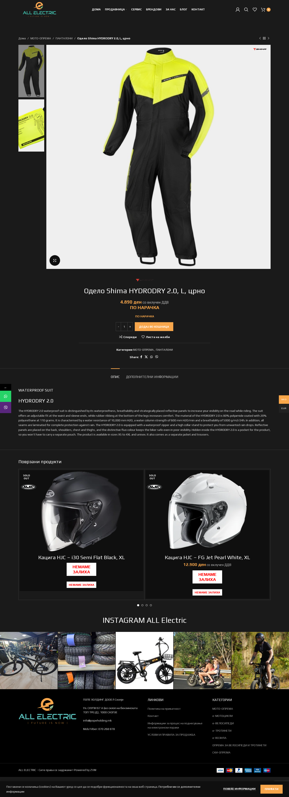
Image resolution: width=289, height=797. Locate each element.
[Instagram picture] (29, 660)
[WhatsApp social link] (151, 357)
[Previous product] (260, 38)
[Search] (246, 9)
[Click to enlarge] (55, 260)
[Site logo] (39, 9)
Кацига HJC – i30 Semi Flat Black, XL (81, 557)
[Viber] (5, 407)
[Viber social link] (157, 357)
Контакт (153, 716)
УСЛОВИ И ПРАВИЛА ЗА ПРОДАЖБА (171, 734)
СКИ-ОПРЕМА (221, 752)
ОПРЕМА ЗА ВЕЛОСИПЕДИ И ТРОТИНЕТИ (239, 745)
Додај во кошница (154, 326)
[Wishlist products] (254, 9)
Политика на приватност (164, 708)
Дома (22, 38)
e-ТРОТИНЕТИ (221, 730)
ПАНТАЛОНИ (64, 38)
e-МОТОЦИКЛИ (222, 716)
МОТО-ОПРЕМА (40, 38)
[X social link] (146, 357)
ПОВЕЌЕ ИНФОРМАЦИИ (239, 788)
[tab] (115, 374)
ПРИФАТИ (271, 789)
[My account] (238, 9)
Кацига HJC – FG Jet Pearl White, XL (207, 557)
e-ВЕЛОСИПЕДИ (223, 723)
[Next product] (268, 38)
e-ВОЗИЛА (219, 737)
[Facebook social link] (141, 357)
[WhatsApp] (5, 396)
